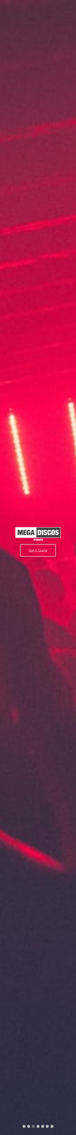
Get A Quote (38, 550)
